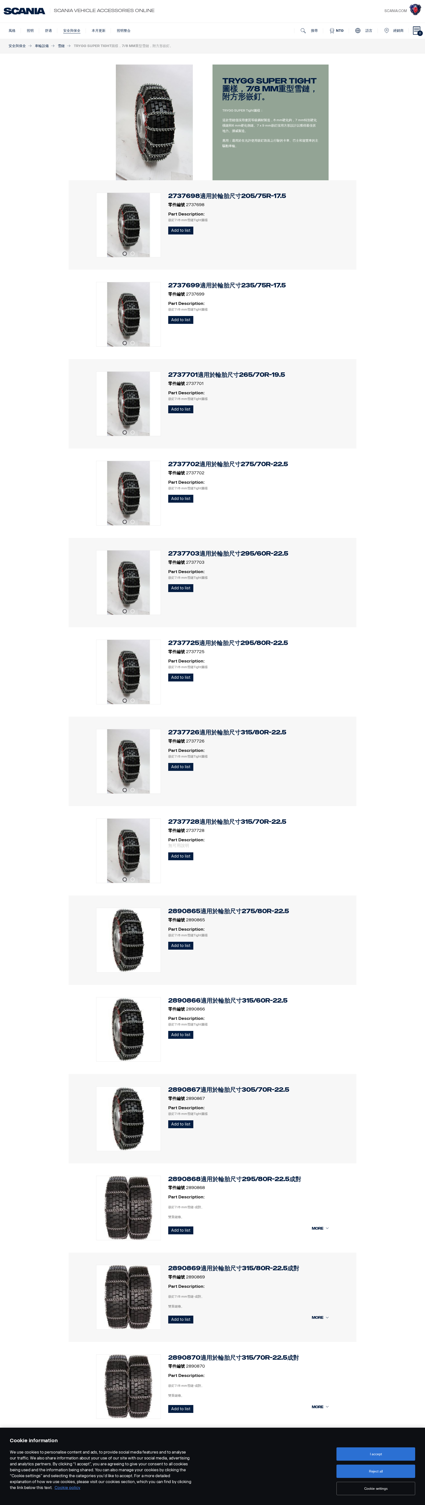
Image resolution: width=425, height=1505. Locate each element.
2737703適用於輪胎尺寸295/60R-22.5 (228, 553)
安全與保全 (71, 31)
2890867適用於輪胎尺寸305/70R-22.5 (228, 1089)
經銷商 (398, 31)
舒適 (48, 31)
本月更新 (99, 31)
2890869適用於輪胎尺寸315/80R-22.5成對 (233, 1268)
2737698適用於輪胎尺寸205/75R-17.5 (227, 195)
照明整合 (124, 31)
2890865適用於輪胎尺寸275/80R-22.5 (228, 911)
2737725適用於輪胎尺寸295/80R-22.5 (228, 642)
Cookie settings (376, 1488)
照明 (30, 31)
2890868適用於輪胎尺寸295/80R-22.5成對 (234, 1179)
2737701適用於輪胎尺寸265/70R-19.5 (226, 374)
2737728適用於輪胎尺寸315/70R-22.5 (227, 821)
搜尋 (314, 31)
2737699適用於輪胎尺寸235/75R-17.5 (227, 285)
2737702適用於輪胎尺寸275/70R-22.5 (228, 464)
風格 (12, 31)
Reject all (376, 1471)
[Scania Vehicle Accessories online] (24, 11)
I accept (376, 1454)
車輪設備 (42, 46)
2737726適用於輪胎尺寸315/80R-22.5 (227, 732)
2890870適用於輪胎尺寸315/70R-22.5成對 (233, 1357)
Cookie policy (67, 1487)
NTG (339, 31)
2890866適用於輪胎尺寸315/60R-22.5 (228, 1000)
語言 (368, 31)
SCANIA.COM (395, 11)
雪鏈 (61, 46)
